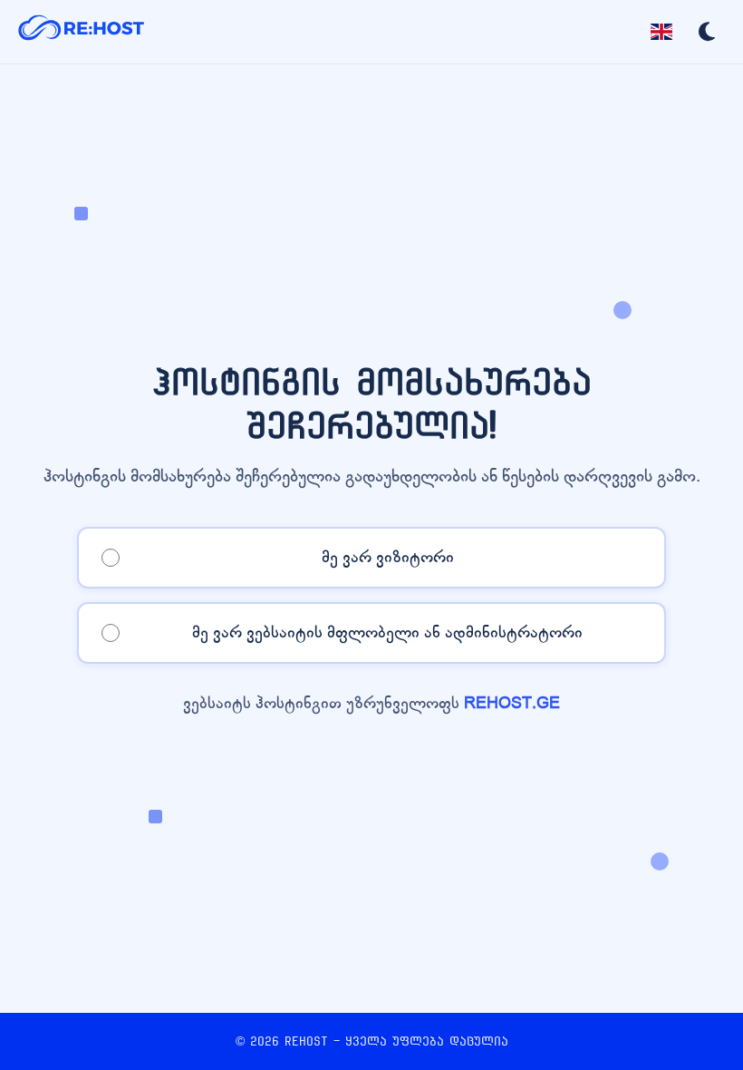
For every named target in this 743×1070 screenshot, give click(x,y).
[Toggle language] (661, 32)
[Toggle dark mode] (707, 32)
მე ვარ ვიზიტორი (388, 557)
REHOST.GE (512, 703)
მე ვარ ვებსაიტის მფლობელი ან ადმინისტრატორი (387, 632)
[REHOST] (81, 32)
